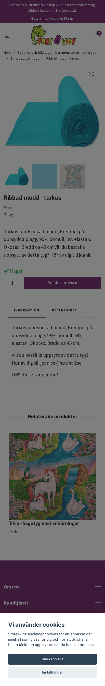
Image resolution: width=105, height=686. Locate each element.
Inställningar (52, 672)
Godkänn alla (52, 659)
